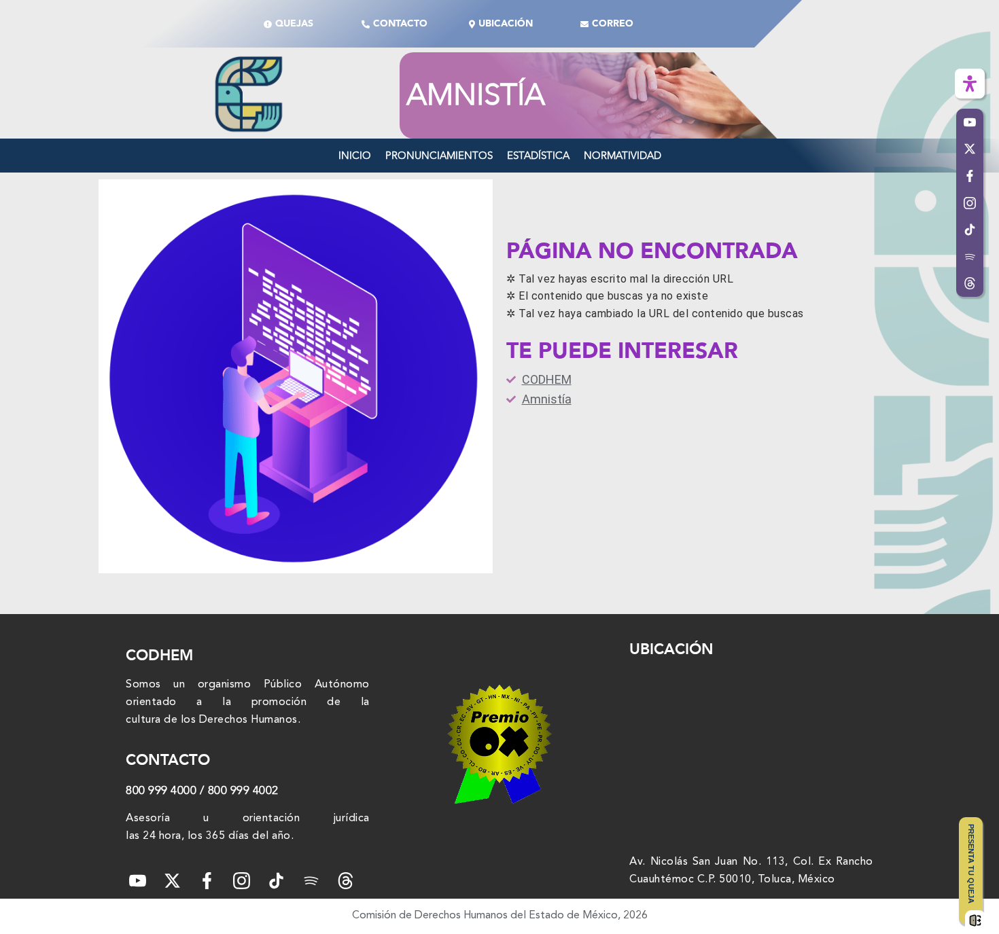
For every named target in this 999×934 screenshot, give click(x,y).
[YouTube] (138, 881)
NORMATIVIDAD (622, 155)
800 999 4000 (161, 790)
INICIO (354, 155)
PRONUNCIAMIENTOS (439, 155)
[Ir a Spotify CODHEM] (969, 256)
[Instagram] (241, 881)
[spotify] (311, 881)
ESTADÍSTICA (538, 155)
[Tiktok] (276, 881)
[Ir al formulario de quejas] (975, 920)
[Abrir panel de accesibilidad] (970, 83)
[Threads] (969, 284)
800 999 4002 (243, 790)
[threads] (345, 881)
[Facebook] (207, 881)
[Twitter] (172, 881)
